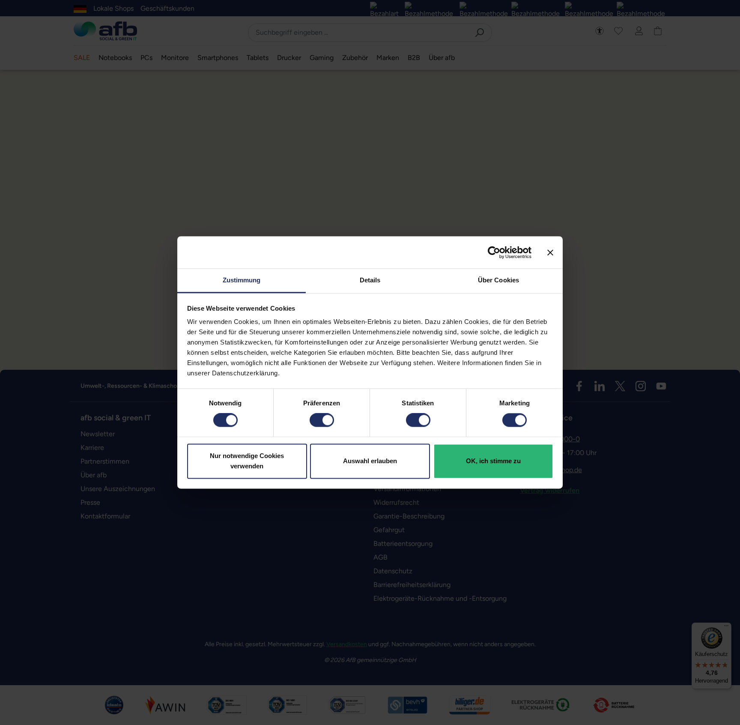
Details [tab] (370, 280)
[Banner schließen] (550, 252)
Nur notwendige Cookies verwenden (247, 461)
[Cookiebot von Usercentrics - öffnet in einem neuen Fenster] (494, 252)
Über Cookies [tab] (498, 280)
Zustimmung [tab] (242, 280)
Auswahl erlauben (370, 460)
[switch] (322, 420)
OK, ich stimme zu (493, 460)
